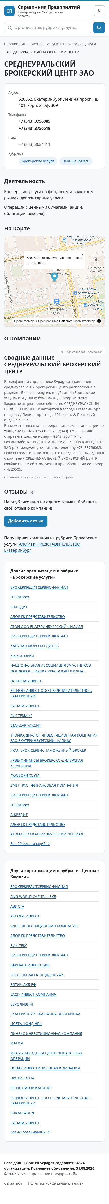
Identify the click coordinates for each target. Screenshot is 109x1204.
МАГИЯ (16, 1043)
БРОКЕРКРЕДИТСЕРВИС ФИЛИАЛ (39, 587)
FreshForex (19, 596)
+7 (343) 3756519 (34, 128)
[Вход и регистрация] (99, 10)
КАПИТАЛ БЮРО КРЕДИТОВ (34, 645)
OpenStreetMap (84, 321)
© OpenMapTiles (46, 321)
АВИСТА (17, 906)
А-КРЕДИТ (19, 606)
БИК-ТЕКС (18, 945)
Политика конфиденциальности (56, 1183)
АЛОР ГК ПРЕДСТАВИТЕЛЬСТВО (37, 616)
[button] (54, 278)
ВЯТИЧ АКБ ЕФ (23, 984)
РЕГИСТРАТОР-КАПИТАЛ (31, 1087)
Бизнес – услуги (44, 43)
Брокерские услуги (79, 43)
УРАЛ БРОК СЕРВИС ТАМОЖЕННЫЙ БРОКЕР (48, 750)
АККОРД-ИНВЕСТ (25, 915)
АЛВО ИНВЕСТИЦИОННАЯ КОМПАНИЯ (44, 925)
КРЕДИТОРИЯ (22, 655)
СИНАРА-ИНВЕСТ (25, 705)
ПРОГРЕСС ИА (22, 1078)
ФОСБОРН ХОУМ (24, 775)
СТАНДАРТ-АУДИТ (25, 725)
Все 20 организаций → (30, 843)
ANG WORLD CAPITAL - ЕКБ (33, 896)
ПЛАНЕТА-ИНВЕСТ (26, 680)
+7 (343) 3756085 (34, 121)
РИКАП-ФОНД (22, 1112)
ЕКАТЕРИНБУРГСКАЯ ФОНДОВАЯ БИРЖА (45, 1013)
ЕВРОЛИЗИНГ (22, 1004)
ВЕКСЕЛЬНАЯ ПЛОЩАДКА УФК (37, 974)
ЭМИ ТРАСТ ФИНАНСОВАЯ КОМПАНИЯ (44, 785)
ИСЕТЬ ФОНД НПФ (26, 1023)
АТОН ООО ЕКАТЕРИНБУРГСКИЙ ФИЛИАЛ (46, 626)
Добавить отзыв (25, 521)
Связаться (13, 1183)
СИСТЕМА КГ (21, 715)
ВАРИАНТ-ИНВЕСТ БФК (30, 965)
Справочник (15, 43)
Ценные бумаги (75, 161)
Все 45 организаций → (30, 1132)
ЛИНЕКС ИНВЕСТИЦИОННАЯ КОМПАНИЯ (46, 1033)
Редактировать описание (82, 352)
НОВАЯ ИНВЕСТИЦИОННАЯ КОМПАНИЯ (45, 1068)
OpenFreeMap (24, 321)
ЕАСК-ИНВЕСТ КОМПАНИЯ (33, 994)
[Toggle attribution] (99, 321)
